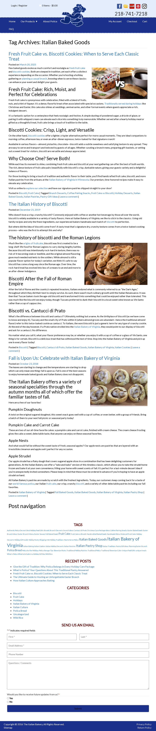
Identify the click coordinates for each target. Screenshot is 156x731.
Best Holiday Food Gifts (35, 530)
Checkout (132, 21)
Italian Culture (20, 607)
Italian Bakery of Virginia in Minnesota (69, 179)
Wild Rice (49, 554)
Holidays (18, 600)
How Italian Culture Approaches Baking (34, 580)
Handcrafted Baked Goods (96, 534)
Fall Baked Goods (64, 492)
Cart (144, 21)
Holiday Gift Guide (21, 540)
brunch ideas (68, 530)
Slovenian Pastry (60, 550)
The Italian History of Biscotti (38, 204)
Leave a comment (69, 196)
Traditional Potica (94, 550)
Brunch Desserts (57, 193)
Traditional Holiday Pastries (77, 550)
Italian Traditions (109, 546)
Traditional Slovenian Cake (111, 550)
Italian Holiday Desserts (55, 546)
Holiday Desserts (124, 193)
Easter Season (39, 534)
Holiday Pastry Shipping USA (39, 540)
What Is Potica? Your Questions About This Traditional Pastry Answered (51, 570)
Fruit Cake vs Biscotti (102, 193)
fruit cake (51, 483)
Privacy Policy (143, 724)
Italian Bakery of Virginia (87, 326)
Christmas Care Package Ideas (98, 530)
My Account (115, 21)
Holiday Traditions (57, 540)
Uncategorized (21, 614)
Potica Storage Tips (46, 550)
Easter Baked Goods (135, 530)
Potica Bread (14, 550)
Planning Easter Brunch (138, 546)
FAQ (11, 28)
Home (12, 21)
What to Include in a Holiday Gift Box (31, 554)
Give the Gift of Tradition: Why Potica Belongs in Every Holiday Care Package (53, 566)
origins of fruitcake (33, 243)
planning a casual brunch (34, 78)
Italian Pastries (31, 196)
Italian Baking (28, 546)
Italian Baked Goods (76, 347)
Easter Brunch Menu (26, 534)
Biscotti (23, 193)
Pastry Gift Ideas (49, 196)
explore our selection (37, 188)
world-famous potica (23, 483)
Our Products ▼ (29, 21)
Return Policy (144, 727)
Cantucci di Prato (55, 347)
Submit (78, 708)
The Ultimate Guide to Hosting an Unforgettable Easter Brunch (46, 576)
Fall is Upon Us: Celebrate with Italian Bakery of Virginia (64, 358)
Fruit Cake (33, 193)
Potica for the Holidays (30, 550)
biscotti (110, 221)
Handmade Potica (113, 534)
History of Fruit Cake (128, 534)
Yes (11, 698)
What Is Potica (12, 554)
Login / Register (19, 5)
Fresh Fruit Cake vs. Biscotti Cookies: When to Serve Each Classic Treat (74, 56)
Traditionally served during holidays (123, 103)
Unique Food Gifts (128, 550)
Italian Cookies (122, 347)
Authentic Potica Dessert (16, 530)
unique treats (141, 550)
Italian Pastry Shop (133, 492)
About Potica (50, 21)
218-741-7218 (131, 14)
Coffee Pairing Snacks (78, 193)
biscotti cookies (21, 71)
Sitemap (8, 727)
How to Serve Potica (71, 540)
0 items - (50, 5)
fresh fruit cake (77, 67)
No (10, 701)
